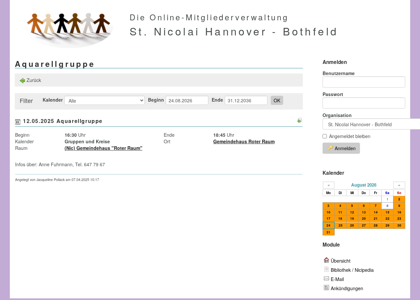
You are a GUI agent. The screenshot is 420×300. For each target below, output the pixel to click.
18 (340, 218)
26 (352, 225)
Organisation (337, 115)
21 (376, 218)
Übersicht (340, 260)
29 (387, 225)
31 (328, 232)
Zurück (34, 80)
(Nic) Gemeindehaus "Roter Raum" (103, 148)
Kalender (53, 99)
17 (328, 218)
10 (328, 212)
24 (328, 225)
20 (364, 218)
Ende (217, 99)
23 (399, 218)
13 (364, 212)
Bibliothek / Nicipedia (352, 270)
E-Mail (337, 279)
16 (399, 212)
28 (376, 225)
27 (364, 225)
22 (387, 218)
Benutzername (339, 73)
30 (399, 225)
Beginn (156, 99)
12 (352, 212)
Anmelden (345, 148)
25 (341, 225)
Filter (26, 100)
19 (352, 218)
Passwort (333, 94)
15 (387, 212)
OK (277, 100)
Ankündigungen (347, 288)
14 (376, 212)
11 (340, 212)
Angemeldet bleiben (349, 136)
